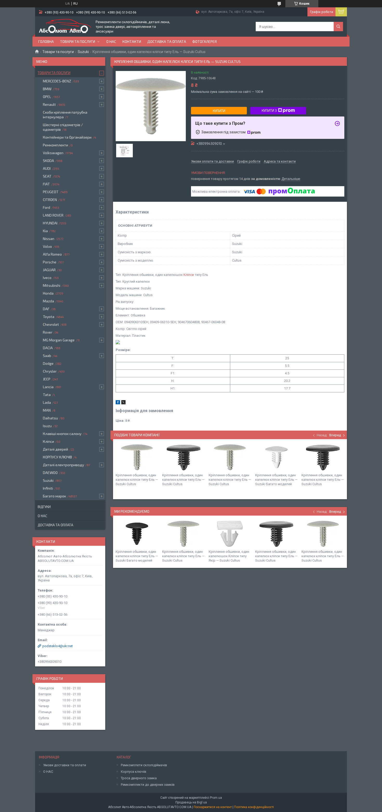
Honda (48, 293)
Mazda (48, 301)
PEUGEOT (50, 192)
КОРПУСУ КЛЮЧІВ (57, 457)
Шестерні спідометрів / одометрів (63, 127)
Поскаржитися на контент (213, 807)
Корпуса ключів (133, 772)
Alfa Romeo (52, 254)
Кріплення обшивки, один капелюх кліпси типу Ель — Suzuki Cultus (137, 479)
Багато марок (54, 496)
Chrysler (50, 371)
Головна (46, 41)
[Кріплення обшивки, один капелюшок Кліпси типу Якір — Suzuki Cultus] (230, 534)
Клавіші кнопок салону (62, 433)
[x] (123, 403)
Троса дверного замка (139, 778)
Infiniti (48, 488)
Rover (47, 332)
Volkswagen (53, 153)
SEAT (47, 176)
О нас (111, 41)
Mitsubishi (51, 285)
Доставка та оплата (166, 41)
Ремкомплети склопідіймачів (144, 765)
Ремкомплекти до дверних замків (148, 785)
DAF (46, 309)
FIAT (46, 184)
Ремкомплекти (55, 145)
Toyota (48, 316)
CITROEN (50, 199)
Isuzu (47, 426)
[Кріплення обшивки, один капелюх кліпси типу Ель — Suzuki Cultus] (137, 457)
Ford (46, 207)
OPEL (47, 96)
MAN (47, 410)
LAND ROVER (53, 215)
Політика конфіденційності (254, 807)
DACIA (48, 348)
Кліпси (188, 275)
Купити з (269, 110)
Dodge (48, 363)
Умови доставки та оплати (64, 765)
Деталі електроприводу (63, 465)
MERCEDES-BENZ (57, 81)
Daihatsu (50, 418)
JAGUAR (49, 270)
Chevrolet (51, 324)
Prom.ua (216, 798)
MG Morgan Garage (59, 340)
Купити (219, 111)
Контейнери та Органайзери (67, 137)
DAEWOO (50, 472)
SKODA (48, 160)
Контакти (131, 41)
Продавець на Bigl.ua (191, 802)
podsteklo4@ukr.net (57, 646)
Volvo (47, 246)
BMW (47, 89)
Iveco (47, 277)
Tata (47, 394)
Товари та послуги (77, 41)
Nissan (48, 238)
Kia (45, 231)
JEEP (46, 379)
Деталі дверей (55, 449)
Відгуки (44, 507)
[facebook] (118, 403)
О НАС (48, 772)
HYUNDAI (50, 223)
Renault (49, 104)
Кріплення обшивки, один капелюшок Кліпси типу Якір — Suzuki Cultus (229, 556)
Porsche (49, 262)
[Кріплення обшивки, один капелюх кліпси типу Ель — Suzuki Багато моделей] (276, 457)
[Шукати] (338, 26)
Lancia (48, 387)
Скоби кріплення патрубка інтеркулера (65, 114)
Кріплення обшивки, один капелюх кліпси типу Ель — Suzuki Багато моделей (276, 479)
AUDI (47, 168)
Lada (47, 402)
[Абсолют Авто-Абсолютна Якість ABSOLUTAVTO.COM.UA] (65, 26)
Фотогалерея (204, 41)
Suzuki (83, 52)
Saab (47, 355)
